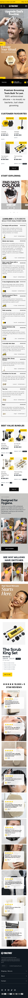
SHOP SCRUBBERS (9, 548)
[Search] (4, 6)
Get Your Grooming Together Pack (5, 445)
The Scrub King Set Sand (18, 472)
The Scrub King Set (18, 157)
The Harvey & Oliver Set (4, 157)
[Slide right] (17, 212)
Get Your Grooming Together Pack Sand (5, 474)
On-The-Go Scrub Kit (17, 444)
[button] (5, 135)
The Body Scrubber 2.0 (4, 132)
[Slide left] (10, 212)
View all (14, 168)
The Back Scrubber (16, 132)
